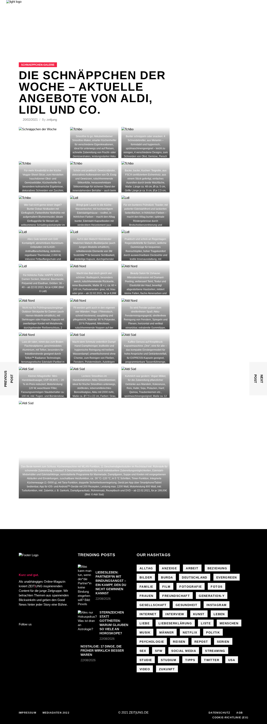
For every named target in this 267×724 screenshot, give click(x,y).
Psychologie (152, 641)
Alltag (146, 568)
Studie (146, 660)
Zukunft (167, 669)
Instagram (217, 605)
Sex (143, 650)
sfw (158, 650)
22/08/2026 (103, 598)
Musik (145, 632)
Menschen (229, 623)
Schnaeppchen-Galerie (37, 64)
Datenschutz (219, 712)
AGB (239, 712)
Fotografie (190, 586)
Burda (167, 577)
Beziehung (217, 568)
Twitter (211, 660)
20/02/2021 (31, 119)
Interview (174, 614)
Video (145, 669)
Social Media (183, 650)
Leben (219, 614)
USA (231, 660)
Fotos (216, 586)
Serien (223, 641)
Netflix (190, 632)
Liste (206, 623)
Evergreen (226, 577)
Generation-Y (211, 595)
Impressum (27, 712)
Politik (213, 632)
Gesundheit (187, 605)
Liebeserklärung (175, 623)
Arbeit (192, 568)
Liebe (145, 623)
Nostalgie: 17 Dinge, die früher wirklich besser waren (102, 650)
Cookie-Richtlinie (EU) (230, 717)
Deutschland (194, 577)
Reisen (179, 641)
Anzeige (169, 568)
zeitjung (52, 119)
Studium (168, 660)
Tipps (190, 660)
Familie (146, 586)
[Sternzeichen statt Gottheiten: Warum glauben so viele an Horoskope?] (87, 620)
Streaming (215, 650)
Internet (148, 614)
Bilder (146, 577)
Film (166, 586)
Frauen (146, 595)
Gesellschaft (153, 605)
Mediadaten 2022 (56, 712)
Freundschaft (176, 595)
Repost (201, 641)
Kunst (199, 614)
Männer (166, 632)
